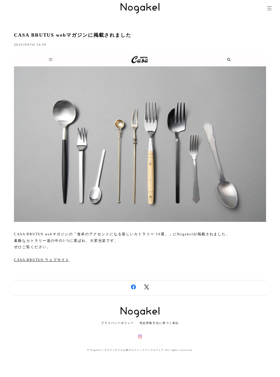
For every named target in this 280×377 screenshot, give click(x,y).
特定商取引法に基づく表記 (159, 322)
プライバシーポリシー (117, 322)
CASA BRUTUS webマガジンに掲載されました (73, 35)
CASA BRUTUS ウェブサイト (41, 260)
